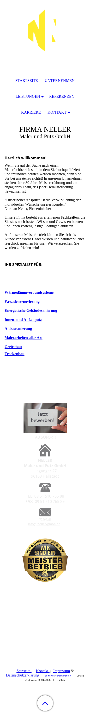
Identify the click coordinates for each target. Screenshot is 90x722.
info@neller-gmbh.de (44, 524)
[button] (45, 703)
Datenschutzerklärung (22, 675)
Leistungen (28, 96)
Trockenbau (14, 354)
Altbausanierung (18, 328)
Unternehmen (60, 80)
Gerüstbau (13, 347)
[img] (45, 30)
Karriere (31, 112)
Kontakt (42, 671)
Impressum (61, 671)
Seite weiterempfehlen (58, 675)
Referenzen (61, 96)
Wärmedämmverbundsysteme (29, 292)
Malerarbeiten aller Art (23, 338)
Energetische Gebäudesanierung (31, 310)
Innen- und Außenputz (23, 320)
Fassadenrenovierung (22, 301)
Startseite (23, 671)
